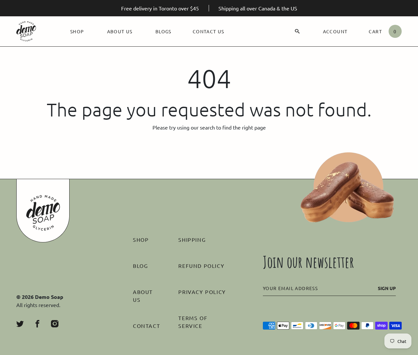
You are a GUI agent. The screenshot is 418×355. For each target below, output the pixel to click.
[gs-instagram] (54, 324)
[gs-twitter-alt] (20, 324)
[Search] (297, 31)
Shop (77, 31)
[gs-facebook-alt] (37, 324)
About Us (120, 31)
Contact (146, 325)
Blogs (163, 31)
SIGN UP (387, 288)
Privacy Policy (202, 291)
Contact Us (208, 31)
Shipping (192, 239)
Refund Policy (201, 265)
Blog (140, 265)
